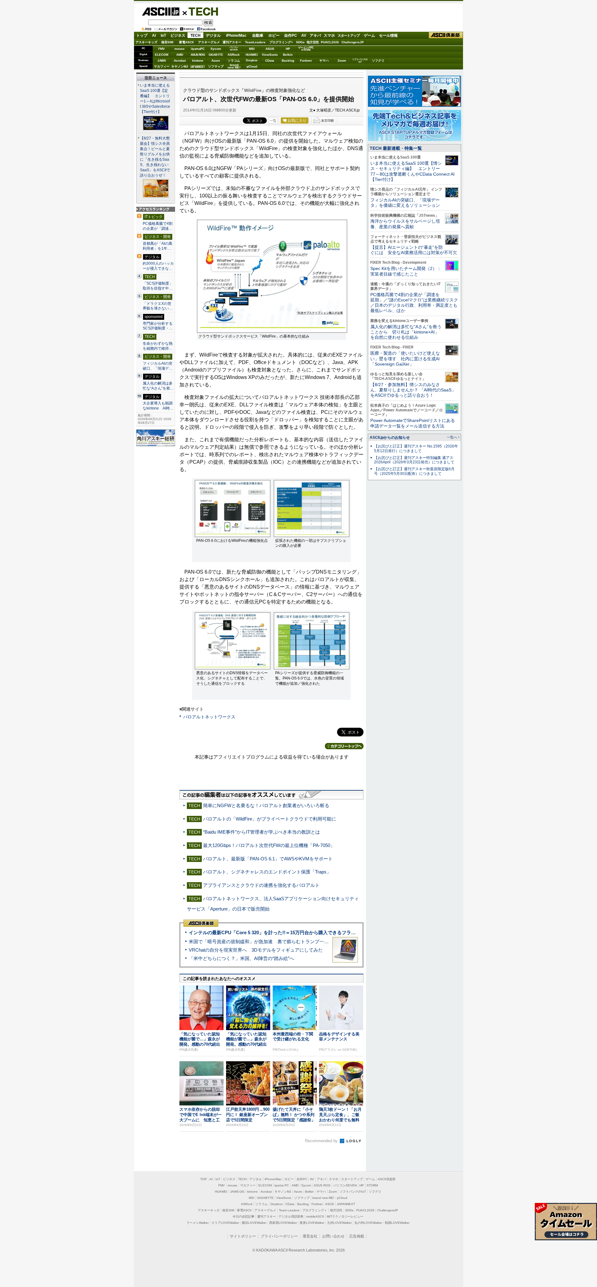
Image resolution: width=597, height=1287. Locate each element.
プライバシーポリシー (279, 1236)
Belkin (288, 54)
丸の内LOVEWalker (368, 1222)
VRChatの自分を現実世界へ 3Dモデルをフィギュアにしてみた (256, 950)
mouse (179, 48)
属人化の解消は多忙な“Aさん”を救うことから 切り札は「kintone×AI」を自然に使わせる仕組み (406, 332)
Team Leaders (289, 1210)
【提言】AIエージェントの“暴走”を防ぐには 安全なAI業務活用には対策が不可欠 (413, 250)
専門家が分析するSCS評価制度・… (158, 326)
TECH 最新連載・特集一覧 (396, 148)
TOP (203, 1179)
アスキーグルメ (209, 42)
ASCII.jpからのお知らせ (390, 437)
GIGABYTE (216, 54)
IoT (163, 35)
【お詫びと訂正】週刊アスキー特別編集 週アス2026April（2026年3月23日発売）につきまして (414, 460)
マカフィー (161, 66)
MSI (252, 48)
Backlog (288, 60)
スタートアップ (348, 35)
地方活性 (313, 42)
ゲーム (369, 35)
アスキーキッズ (146, 42)
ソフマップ (216, 66)
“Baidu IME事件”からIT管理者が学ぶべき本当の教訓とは (261, 832)
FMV (161, 48)
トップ (141, 35)
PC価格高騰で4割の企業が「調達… (158, 226)
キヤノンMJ (179, 66)
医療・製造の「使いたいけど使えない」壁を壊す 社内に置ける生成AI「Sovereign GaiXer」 (405, 359)
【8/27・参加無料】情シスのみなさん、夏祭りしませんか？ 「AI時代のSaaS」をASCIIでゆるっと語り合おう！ (413, 390)
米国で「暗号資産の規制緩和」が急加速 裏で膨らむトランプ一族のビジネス (270, 941)
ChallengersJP (352, 42)
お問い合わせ (333, 1236)
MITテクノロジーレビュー (345, 1216)
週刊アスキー (232, 42)
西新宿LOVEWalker (283, 1222)
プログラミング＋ (314, 1210)
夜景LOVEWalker (312, 1222)
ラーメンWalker (198, 1222)
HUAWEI (252, 54)
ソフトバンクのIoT (360, 60)
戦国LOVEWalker (397, 1222)
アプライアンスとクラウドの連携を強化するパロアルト (261, 885)
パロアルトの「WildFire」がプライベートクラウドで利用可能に (269, 818)
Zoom (342, 60)
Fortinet (306, 60)
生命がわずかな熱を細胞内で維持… (158, 346)
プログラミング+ (281, 42)
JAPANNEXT (197, 66)
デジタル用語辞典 (291, 1216)
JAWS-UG (237, 1191)
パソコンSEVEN (233, 48)
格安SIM (167, 42)
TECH (201, 11)
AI (154, 35)
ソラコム (234, 60)
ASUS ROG (198, 54)
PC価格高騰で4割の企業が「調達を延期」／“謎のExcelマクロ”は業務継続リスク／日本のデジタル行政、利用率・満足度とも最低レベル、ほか (414, 302)
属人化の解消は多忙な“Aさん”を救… (158, 385)
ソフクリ (378, 60)
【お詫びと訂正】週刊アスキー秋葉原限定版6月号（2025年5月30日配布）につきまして (414, 471)
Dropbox (251, 60)
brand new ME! (323, 1197)
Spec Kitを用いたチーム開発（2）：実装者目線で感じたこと (405, 271)
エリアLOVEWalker (225, 1222)
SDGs (300, 42)
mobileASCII (315, 1216)
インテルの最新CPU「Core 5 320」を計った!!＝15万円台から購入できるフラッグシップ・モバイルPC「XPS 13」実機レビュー (323, 932)
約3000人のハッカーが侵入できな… (158, 266)
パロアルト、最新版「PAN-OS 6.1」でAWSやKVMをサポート (268, 858)
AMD (179, 54)
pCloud (252, 66)
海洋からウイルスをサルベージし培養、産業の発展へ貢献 (405, 224)
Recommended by (322, 1140)
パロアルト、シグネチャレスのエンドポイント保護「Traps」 (267, 871)
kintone (197, 60)
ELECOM (161, 54)
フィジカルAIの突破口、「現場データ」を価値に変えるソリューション (405, 202)
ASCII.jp (160, 11)
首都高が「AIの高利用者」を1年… (157, 246)
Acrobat (180, 60)
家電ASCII (186, 42)
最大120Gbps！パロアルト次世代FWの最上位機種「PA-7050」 (269, 845)
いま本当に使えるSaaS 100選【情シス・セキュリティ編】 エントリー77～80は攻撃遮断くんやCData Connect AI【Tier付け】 (412, 171)
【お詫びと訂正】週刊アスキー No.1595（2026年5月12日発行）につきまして (416, 448)
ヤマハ (324, 60)
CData (269, 60)
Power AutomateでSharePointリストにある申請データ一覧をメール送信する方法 (412, 423)
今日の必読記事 (243, 1216)
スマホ (329, 35)
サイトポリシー (243, 1236)
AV (303, 35)
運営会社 (310, 1236)
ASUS (270, 48)
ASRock (234, 54)
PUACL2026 (330, 42)
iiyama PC (282, 1185)
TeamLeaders (255, 42)
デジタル (213, 35)
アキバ (315, 35)
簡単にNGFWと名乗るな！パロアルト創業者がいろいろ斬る (266, 805)
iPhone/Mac (236, 35)
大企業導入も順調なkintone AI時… (158, 405)
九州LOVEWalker (339, 1222)
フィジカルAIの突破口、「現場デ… (158, 366)
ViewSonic (270, 54)
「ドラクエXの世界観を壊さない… (158, 306)
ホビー (274, 35)
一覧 (273, 120)
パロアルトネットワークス (209, 716)
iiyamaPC (197, 48)
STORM (372, 1185)
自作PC (290, 35)
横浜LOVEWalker (254, 1222)
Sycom (216, 48)
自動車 (257, 35)
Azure (215, 60)
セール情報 (388, 35)
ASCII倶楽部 (446, 35)
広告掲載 (356, 1236)
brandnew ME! (234, 66)
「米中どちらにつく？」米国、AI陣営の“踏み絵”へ (241, 958)
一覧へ (452, 437)
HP (288, 48)
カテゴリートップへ (344, 746)
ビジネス (177, 35)
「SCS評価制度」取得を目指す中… (158, 286)
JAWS (161, 60)
